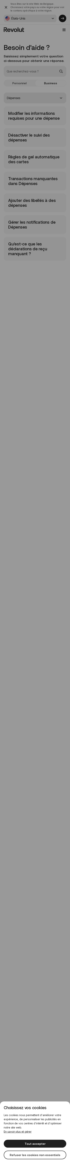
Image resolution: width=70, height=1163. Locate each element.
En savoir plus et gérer (18, 1131)
